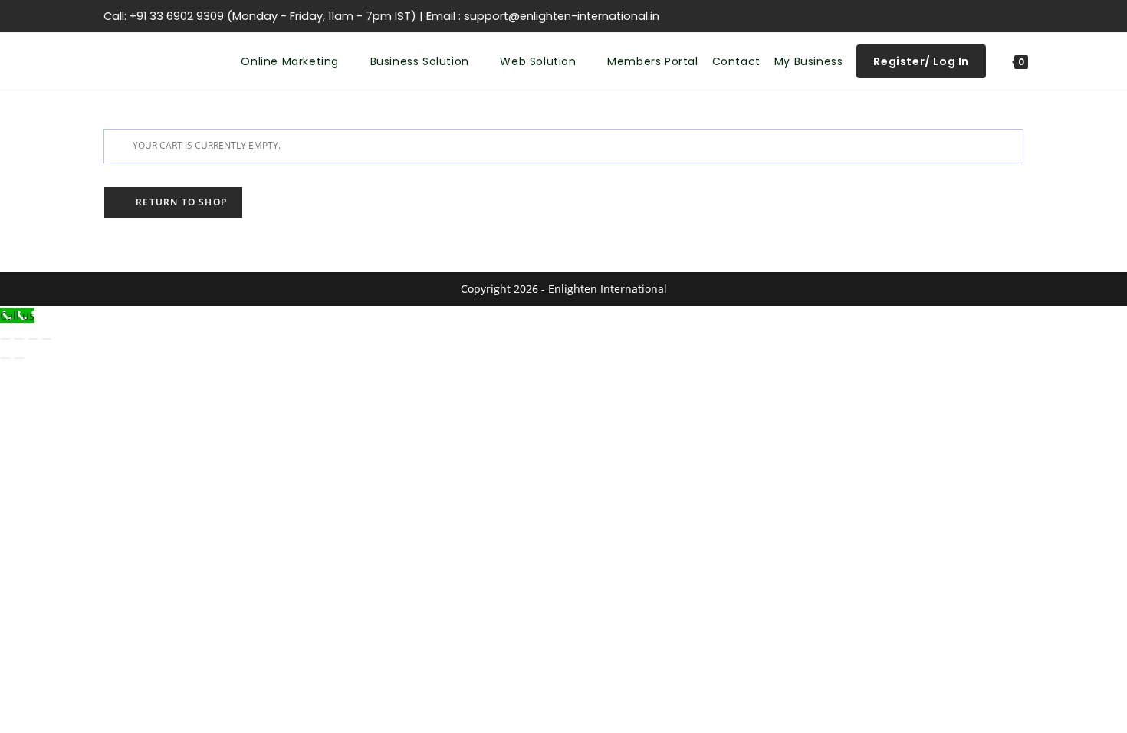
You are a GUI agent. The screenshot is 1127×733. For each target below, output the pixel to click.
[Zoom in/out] (5, 338)
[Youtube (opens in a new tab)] (982, 16)
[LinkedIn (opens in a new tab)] (964, 16)
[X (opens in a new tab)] (890, 16)
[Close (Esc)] (46, 338)
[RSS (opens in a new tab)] (1000, 16)
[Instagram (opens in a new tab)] (945, 16)
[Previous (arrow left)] (5, 358)
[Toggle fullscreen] (19, 338)
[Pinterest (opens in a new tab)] (927, 16)
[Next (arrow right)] (19, 358)
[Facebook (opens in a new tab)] (908, 16)
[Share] (33, 338)
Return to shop (180, 202)
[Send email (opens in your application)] (1017, 16)
